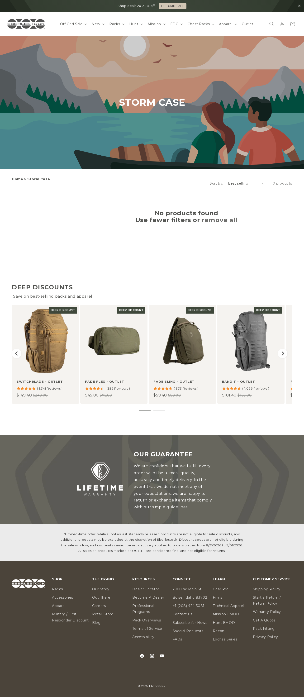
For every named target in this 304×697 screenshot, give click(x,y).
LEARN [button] (219, 579)
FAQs (177, 639)
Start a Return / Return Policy (267, 600)
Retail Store (102, 614)
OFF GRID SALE (172, 6)
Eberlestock (157, 686)
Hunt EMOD (224, 623)
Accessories (62, 597)
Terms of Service (147, 628)
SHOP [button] (57, 579)
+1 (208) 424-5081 (188, 606)
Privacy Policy (265, 637)
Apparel (59, 606)
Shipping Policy (266, 589)
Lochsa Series (225, 639)
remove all (220, 220)
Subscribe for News (190, 623)
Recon (218, 631)
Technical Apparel (228, 606)
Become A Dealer (148, 597)
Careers (99, 606)
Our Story (100, 589)
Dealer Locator (145, 589)
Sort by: (216, 183)
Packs (57, 589)
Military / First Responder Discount (70, 617)
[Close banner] (299, 6)
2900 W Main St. (188, 589)
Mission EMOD (226, 614)
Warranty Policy (267, 612)
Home (17, 179)
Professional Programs (143, 609)
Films (217, 597)
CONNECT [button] (182, 579)
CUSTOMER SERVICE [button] (272, 579)
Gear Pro (221, 589)
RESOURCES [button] (143, 579)
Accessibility (143, 637)
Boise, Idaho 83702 (190, 597)
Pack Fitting (264, 628)
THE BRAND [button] (103, 579)
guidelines (177, 507)
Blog (96, 623)
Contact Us (183, 614)
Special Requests (188, 631)
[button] (73, 24)
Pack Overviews (146, 620)
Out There (101, 597)
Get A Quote (264, 620)
